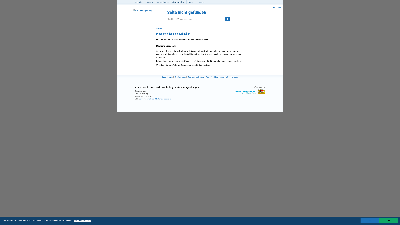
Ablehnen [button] (370, 221)
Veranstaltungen (163, 2)
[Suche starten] (227, 19)
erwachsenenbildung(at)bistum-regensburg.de (155, 99)
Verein (190, 2)
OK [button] (389, 221)
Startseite (138, 2)
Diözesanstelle (177, 2)
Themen (148, 2)
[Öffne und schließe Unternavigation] (152, 2)
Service (201, 2)
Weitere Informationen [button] (82, 221)
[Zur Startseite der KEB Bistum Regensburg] (144, 15)
